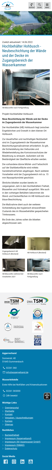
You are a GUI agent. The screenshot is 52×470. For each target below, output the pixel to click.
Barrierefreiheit (12, 435)
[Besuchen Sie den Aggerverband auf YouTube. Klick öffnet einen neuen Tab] (30, 462)
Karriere (8, 421)
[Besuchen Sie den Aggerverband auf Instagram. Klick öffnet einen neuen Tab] (14, 462)
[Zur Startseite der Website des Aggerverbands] (7, 6)
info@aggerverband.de (17, 372)
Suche (39, 8)
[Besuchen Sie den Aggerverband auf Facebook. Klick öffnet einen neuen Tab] (5, 462)
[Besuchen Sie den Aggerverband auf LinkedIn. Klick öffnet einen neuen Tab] (22, 462)
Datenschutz (11, 448)
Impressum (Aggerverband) (18, 438)
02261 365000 (13, 391)
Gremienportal (12, 407)
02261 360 (11, 367)
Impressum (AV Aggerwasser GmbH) (22, 442)
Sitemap (9, 424)
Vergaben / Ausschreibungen (19, 417)
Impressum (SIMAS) (15, 445)
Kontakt (32, 8)
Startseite (9, 411)
